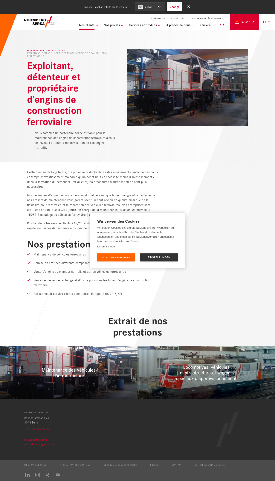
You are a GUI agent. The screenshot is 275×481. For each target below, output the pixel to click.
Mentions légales (35, 464)
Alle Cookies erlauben (116, 257)
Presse (154, 464)
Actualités (178, 18)
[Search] (222, 24)
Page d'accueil (36, 50)
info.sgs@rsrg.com (35, 439)
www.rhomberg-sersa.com (40, 444)
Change (174, 6)
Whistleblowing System (210, 464)
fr (264, 22)
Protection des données (75, 464)
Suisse (246, 22)
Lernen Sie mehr (106, 246)
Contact (177, 464)
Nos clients (56, 50)
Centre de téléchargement (207, 18)
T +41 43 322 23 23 (37, 428)
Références (158, 18)
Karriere (205, 24)
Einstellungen (159, 257)
